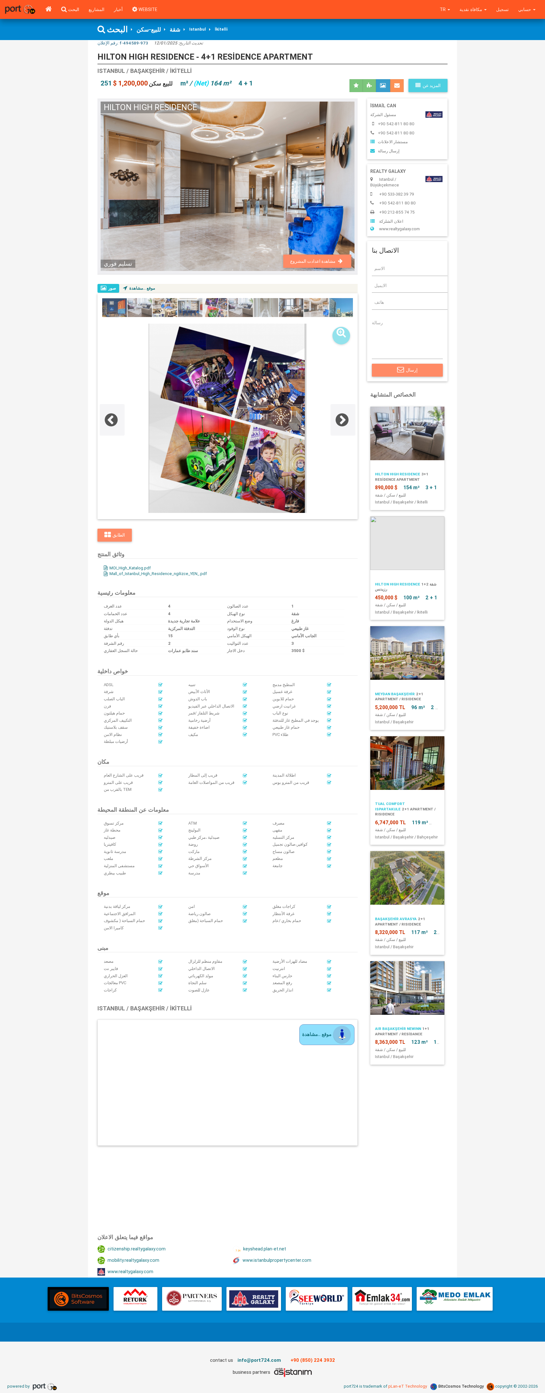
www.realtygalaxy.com (130, 1271)
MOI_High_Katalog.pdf (130, 568)
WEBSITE (147, 9)
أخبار (118, 9)
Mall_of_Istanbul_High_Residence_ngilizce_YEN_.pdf (158, 573)
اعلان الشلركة (391, 221)
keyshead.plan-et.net (264, 1249)
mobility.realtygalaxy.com (133, 1260)
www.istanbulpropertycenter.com (277, 1260)
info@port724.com (259, 1360)
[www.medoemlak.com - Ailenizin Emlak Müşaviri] (455, 1299)
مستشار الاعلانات (393, 141)
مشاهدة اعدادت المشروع (313, 261)
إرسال (412, 370)
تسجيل (502, 9)
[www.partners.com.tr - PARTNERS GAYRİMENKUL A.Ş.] (191, 1299)
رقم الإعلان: (122, 43)
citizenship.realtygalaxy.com (137, 1249)
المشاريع (96, 9)
